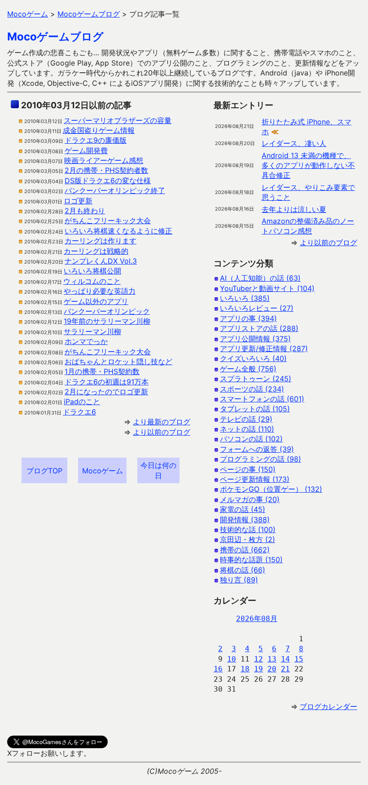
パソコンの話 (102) (251, 438)
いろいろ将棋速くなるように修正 (118, 230)
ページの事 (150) (248, 469)
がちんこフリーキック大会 (108, 220)
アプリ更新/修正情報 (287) (264, 348)
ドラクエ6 (79, 411)
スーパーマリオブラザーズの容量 (117, 120)
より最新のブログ (161, 421)
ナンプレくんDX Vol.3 (101, 260)
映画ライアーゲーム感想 (103, 160)
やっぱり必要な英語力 (100, 291)
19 (258, 669)
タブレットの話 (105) (255, 408)
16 (218, 669)
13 (271, 659)
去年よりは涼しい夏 (294, 209)
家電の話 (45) (242, 509)
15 (298, 659)
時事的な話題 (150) (251, 559)
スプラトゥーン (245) (255, 378)
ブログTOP (44, 470)
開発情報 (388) (245, 519)
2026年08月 (256, 618)
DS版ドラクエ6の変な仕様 (108, 180)
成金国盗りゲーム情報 (99, 130)
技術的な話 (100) (248, 529)
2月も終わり (85, 210)
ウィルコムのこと (92, 281)
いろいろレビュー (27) (257, 308)
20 (271, 669)
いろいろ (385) (245, 298)
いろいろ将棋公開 (92, 270)
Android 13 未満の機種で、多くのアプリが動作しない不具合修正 (308, 165)
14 (285, 659)
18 (245, 669)
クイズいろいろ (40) (253, 358)
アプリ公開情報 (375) (255, 338)
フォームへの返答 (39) (257, 449)
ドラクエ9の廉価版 (96, 140)
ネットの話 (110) (247, 428)
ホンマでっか (86, 341)
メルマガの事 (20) (250, 499)
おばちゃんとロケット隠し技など (118, 361)
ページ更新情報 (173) (254, 479)
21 (285, 669)
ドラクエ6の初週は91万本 (107, 381)
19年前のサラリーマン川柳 (107, 321)
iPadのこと (82, 401)
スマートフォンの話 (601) (262, 398)
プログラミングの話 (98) (260, 458)
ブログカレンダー (328, 706)
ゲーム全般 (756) (248, 368)
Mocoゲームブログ (55, 36)
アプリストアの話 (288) (259, 328)
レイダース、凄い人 (294, 143)
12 (258, 659)
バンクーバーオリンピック (107, 311)
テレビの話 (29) (246, 419)
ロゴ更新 (78, 200)
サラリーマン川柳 (92, 331)
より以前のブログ (161, 432)
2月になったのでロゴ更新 (106, 391)
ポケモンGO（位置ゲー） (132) (271, 489)
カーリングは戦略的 (96, 251)
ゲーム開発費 (86, 150)
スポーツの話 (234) (252, 388)
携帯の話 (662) (245, 549)
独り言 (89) (239, 579)
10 (231, 659)
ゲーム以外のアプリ (96, 301)
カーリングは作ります (100, 240)
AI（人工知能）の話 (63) (260, 277)
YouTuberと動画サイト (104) (267, 288)
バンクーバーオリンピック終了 (115, 190)
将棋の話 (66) (242, 569)
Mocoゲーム (102, 470)
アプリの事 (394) (248, 318)
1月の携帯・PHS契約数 (102, 371)
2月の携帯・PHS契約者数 (106, 170)
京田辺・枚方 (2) (247, 539)
